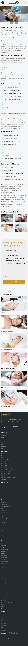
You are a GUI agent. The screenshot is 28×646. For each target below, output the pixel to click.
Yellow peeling (4, 565)
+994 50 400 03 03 (12, 427)
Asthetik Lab (4, 432)
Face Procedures (4, 451)
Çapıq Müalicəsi (4, 463)
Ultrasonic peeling (4, 551)
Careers (2, 437)
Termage (2, 543)
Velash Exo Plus (4, 504)
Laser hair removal (4, 487)
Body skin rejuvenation (5, 496)
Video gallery (3, 625)
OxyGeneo (3, 573)
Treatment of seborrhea (5, 535)
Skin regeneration (4, 457)
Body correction (4, 494)
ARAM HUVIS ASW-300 (6, 526)
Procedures (3, 540)
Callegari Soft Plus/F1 (5, 524)
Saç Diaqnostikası (4, 522)
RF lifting (3, 604)
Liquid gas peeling (4, 549)
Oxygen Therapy (4, 557)
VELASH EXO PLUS (5, 506)
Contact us (3, 630)
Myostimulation (4, 584)
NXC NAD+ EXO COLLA (6, 473)
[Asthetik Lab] (14, 2)
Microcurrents (3, 545)
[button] (16, 22)
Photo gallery (3, 623)
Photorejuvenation (4, 571)
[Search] (25, 2)
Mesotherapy (3, 608)
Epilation (3, 448)
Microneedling (4, 555)
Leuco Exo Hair (4, 512)
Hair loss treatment (4, 532)
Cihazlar (3, 611)
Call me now (14, 281)
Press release (3, 446)
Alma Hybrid (3, 461)
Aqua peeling (3, 559)
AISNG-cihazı (4, 528)
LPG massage (3, 579)
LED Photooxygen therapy (6, 569)
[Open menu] (2, 2)
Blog (2, 444)
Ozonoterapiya (4, 520)
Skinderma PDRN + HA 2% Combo (8, 477)
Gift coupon (3, 479)
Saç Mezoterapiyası (4, 516)
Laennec (2, 514)
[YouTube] (17, 633)
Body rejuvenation (4, 485)
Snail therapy (3, 547)
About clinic (3, 435)
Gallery (2, 620)
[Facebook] (9, 633)
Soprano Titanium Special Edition (7, 467)
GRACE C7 (3, 475)
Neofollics (3, 510)
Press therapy (3, 581)
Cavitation (3, 586)
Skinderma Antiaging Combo (6, 471)
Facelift (2, 455)
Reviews (2, 627)
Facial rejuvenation (4, 453)
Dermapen (3, 553)
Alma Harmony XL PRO (5, 459)
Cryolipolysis (3, 577)
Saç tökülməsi (3, 502)
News (2, 440)
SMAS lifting (3, 606)
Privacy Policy (22, 638)
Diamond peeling (4, 561)
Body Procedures (4, 482)
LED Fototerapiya (4, 518)
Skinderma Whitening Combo (6, 469)
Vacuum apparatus (4, 583)
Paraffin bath (3, 588)
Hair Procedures (4, 499)
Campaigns (3, 442)
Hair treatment (4, 533)
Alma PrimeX (3, 489)
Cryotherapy (3, 567)
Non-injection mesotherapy (6, 590)
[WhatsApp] (12, 633)
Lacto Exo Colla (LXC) (5, 465)
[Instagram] (14, 633)
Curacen (2, 508)
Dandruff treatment (4, 537)
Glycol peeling (4, 563)
